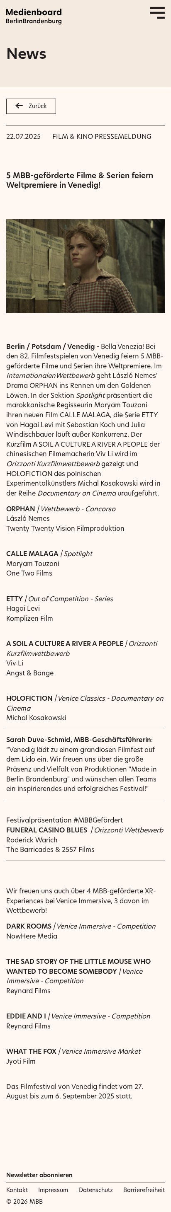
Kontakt (17, 1190)
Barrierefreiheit (144, 1190)
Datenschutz (96, 1190)
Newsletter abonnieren (39, 1175)
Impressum (53, 1190)
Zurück (38, 106)
